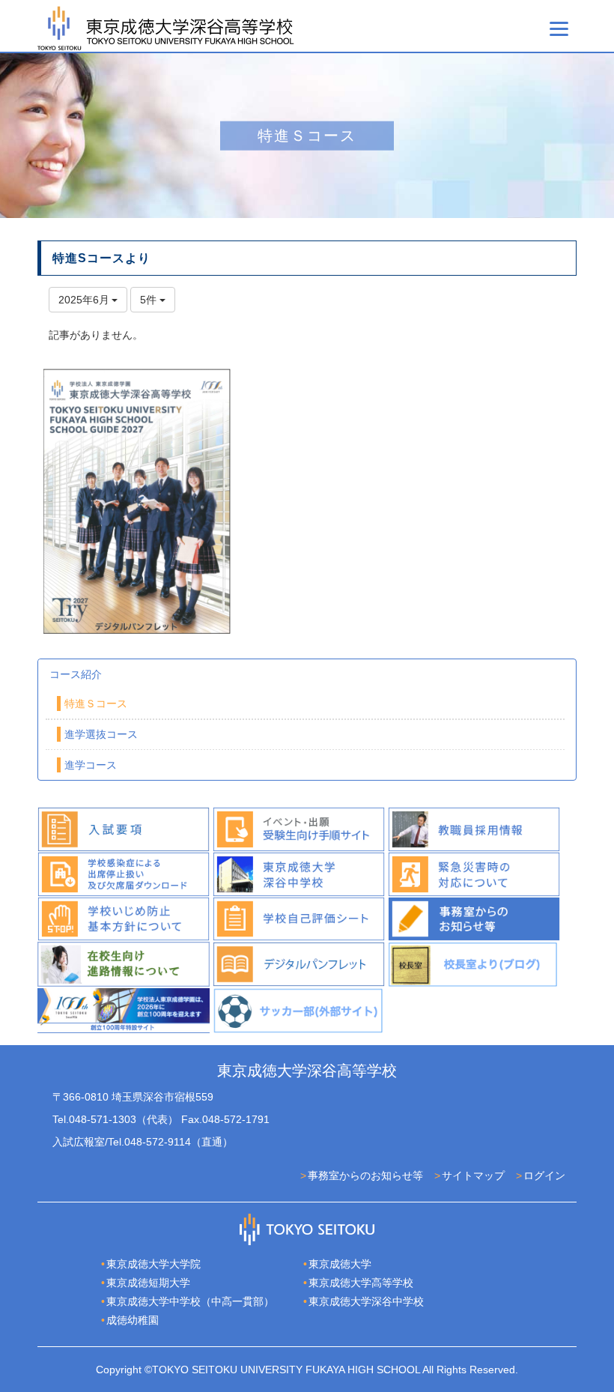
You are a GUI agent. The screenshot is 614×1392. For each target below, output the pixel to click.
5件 (149, 300)
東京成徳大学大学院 (153, 1264)
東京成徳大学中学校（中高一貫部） (190, 1301)
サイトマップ (473, 1175)
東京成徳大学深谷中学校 (366, 1301)
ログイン (544, 1175)
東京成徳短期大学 (148, 1283)
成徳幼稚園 (132, 1320)
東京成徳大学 (339, 1264)
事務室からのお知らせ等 (365, 1175)
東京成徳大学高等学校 (360, 1283)
